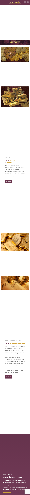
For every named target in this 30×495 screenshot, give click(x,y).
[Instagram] (28, 2)
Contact (8, 181)
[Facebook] (25, 2)
